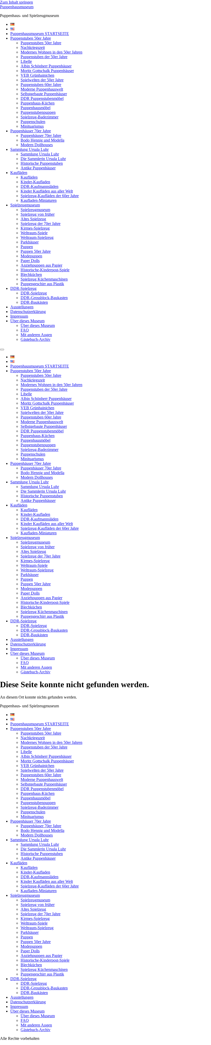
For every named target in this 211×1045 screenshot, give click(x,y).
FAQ (25, 330)
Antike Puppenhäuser (38, 168)
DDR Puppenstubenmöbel (42, 98)
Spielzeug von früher (38, 214)
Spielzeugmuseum (25, 205)
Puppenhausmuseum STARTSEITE (39, 33)
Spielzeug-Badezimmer (39, 117)
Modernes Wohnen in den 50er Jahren (51, 52)
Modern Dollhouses (37, 145)
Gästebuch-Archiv (35, 339)
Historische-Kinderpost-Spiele (45, 270)
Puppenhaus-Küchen (38, 103)
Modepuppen (31, 256)
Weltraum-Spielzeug (37, 237)
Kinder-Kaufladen (35, 182)
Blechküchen (31, 274)
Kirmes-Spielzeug (35, 228)
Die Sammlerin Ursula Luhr (43, 158)
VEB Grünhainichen (37, 75)
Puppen (27, 247)
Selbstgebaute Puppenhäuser (44, 94)
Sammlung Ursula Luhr (29, 149)
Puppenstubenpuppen (38, 112)
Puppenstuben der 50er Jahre (44, 57)
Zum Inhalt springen (16, 2)
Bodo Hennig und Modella (42, 140)
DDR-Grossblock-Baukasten (44, 297)
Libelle (26, 61)
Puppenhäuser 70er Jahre (30, 131)
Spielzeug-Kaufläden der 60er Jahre (50, 196)
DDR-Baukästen (34, 302)
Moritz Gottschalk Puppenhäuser (47, 70)
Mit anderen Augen (36, 335)
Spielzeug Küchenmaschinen (44, 279)
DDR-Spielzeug (23, 288)
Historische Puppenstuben (42, 163)
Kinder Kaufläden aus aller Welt (47, 191)
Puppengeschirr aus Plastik (42, 284)
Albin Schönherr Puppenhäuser (46, 66)
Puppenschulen (33, 121)
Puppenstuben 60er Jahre (41, 84)
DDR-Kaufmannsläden (39, 186)
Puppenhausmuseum (16, 7)
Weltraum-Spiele (34, 233)
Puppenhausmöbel (35, 108)
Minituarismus (32, 126)
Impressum (19, 316)
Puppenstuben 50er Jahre (30, 38)
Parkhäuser (30, 242)
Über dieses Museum (27, 321)
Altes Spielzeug (33, 219)
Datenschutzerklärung (28, 311)
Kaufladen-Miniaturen (39, 200)
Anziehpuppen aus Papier (41, 265)
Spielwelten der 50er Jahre (42, 80)
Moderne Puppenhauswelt (42, 89)
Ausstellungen (21, 307)
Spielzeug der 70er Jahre (40, 223)
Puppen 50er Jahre (36, 251)
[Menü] (2, 349)
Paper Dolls (30, 260)
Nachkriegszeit (33, 47)
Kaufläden (18, 172)
